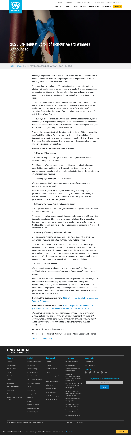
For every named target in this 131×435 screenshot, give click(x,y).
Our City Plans (31, 390)
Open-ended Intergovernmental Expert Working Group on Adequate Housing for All (74, 377)
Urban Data (30, 397)
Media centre (99, 2)
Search (107, 6)
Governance (69, 2)
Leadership (10, 383)
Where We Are (80, 6)
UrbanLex (29, 401)
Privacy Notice (79, 422)
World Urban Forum (51, 399)
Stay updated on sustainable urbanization (104, 379)
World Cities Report (32, 412)
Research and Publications (34, 361)
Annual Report (11, 369)
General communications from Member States (73, 405)
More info (70, 432)
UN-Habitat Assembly (72, 361)
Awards (48, 365)
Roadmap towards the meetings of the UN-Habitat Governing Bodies (74, 393)
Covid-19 (59, 2)
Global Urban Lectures (33, 383)
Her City (29, 386)
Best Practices (31, 365)
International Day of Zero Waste (53, 377)
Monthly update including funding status (73, 399)
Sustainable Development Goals (14, 398)
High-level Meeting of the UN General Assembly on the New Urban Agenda (74, 385)
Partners (9, 394)
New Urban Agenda (13, 386)
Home (12, 66)
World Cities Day (51, 392)
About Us (57, 6)
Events (120, 2)
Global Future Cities (32, 376)
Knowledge (94, 6)
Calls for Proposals (51, 369)
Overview (9, 361)
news (19, 66)
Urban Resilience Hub (33, 408)
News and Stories (90, 365)
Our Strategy (10, 390)
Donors (78, 2)
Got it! (121, 432)
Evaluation (10, 376)
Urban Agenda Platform (33, 394)
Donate (118, 6)
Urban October (50, 385)
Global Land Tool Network (34, 379)
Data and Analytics (32, 372)
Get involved (111, 2)
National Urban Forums (53, 381)
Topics (67, 6)
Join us (9, 379)
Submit (104, 387)
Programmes (88, 2)
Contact (69, 422)
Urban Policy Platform (33, 404)
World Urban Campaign (53, 396)
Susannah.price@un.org (42, 338)
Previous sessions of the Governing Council (73, 411)
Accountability (11, 365)
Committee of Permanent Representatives (73, 369)
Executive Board (70, 365)
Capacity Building (32, 369)
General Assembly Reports (73, 415)
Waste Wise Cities (51, 388)
